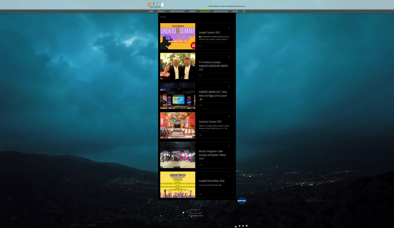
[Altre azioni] (229, 27)
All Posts (163, 17)
